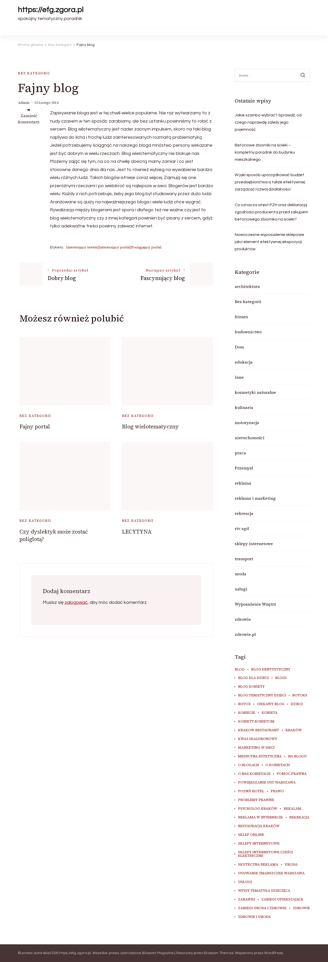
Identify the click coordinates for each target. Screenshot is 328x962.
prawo (277, 791)
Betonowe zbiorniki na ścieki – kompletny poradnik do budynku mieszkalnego (265, 152)
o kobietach (277, 765)
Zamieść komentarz (28, 119)
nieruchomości (249, 437)
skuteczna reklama (258, 864)
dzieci (297, 704)
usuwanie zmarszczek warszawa (271, 873)
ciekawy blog (270, 704)
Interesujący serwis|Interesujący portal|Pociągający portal (113, 247)
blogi (280, 678)
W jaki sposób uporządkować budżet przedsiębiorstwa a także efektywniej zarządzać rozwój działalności (270, 182)
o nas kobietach (254, 774)
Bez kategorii (34, 73)
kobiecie (246, 713)
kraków (293, 730)
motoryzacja (247, 422)
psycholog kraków (257, 808)
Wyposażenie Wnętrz (255, 604)
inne (239, 377)
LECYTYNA (137, 531)
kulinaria (244, 407)
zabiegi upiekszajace (282, 899)
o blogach (248, 765)
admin (23, 102)
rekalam (292, 808)
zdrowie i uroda (254, 917)
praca (240, 453)
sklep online (251, 835)
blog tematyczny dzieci (262, 695)
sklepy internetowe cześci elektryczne (265, 854)
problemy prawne (256, 800)
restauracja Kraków (259, 826)
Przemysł (244, 468)
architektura (247, 286)
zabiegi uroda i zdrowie (262, 908)
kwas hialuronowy (257, 739)
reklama (243, 483)
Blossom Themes (218, 953)
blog (240, 669)
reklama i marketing (255, 498)
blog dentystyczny (270, 669)
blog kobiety (251, 686)
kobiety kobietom (256, 721)
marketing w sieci (256, 747)
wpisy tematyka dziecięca (264, 891)
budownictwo (248, 332)
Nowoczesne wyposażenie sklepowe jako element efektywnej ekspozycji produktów (269, 242)
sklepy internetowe (254, 543)
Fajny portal (34, 426)
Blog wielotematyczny (150, 426)
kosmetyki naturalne (255, 392)
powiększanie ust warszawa (267, 782)
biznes (241, 316)
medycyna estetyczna (260, 756)
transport (244, 559)
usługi (241, 589)
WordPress (273, 953)
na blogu (297, 756)
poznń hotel (251, 791)
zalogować (76, 602)
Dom (239, 347)
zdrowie (243, 619)
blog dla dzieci (253, 678)
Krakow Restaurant (258, 730)
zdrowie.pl (245, 634)
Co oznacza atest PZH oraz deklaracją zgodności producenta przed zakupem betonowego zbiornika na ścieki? (271, 212)
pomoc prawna (292, 774)
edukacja (244, 362)
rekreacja (244, 513)
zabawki (246, 899)
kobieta (270, 713)
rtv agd (242, 528)
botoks (299, 695)
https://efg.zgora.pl (51, 10)
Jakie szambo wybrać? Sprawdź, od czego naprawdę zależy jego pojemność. (268, 122)
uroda (240, 574)
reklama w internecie (260, 817)
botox (244, 704)
